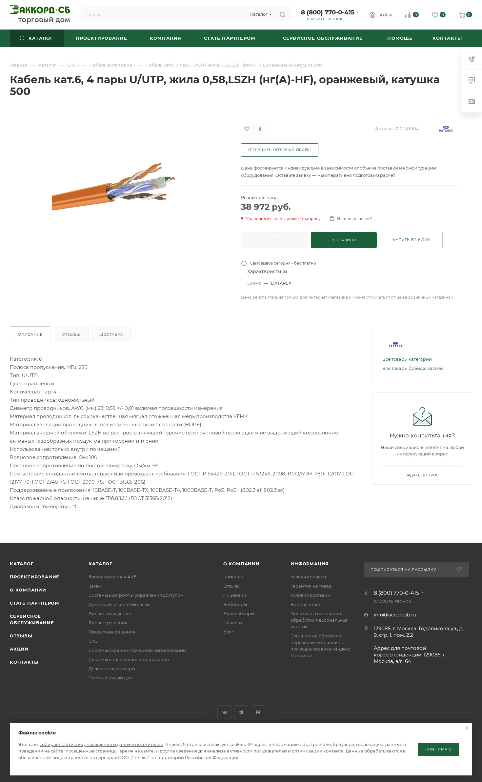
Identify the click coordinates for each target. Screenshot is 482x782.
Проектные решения (112, 631)
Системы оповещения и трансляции (129, 659)
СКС (93, 641)
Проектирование (34, 576)
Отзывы (71, 334)
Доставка (111, 334)
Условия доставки (310, 595)
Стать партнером (34, 603)
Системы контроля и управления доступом (136, 595)
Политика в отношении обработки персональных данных (319, 620)
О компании (28, 589)
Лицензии (234, 595)
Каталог (22, 563)
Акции (19, 649)
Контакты (24, 662)
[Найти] (282, 14)
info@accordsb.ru (395, 615)
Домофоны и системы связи (119, 604)
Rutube (258, 712)
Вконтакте (224, 712)
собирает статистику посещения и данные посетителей (101, 744)
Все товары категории (407, 359)
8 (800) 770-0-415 (327, 12)
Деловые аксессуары (112, 668)
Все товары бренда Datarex (412, 368)
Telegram (241, 712)
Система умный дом (110, 677)
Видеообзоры (238, 613)
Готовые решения (108, 622)
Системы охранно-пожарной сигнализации (137, 650)
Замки (96, 586)
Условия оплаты (308, 576)
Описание (30, 334)
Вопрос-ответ (306, 604)
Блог (228, 631)
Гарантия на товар (311, 586)
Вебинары (235, 604)
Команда (233, 576)
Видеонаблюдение (110, 613)
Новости (232, 622)
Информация (310, 563)
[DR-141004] (125, 195)
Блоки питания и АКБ (112, 576)
